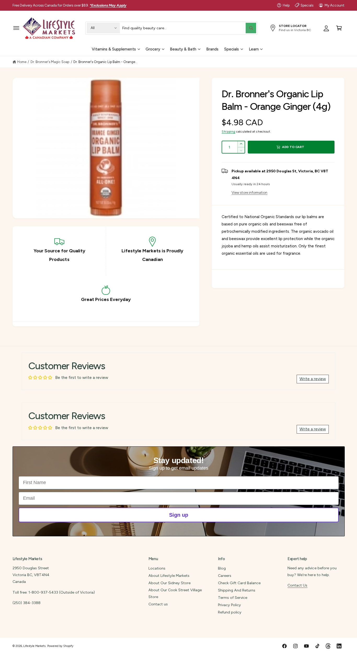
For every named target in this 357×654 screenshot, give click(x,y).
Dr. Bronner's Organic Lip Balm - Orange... (105, 62)
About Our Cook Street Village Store (175, 593)
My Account (334, 5)
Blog (222, 568)
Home (21, 62)
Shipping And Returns (236, 590)
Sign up (178, 515)
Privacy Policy (229, 604)
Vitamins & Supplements (114, 49)
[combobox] (189, 27)
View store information (249, 192)
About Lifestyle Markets (168, 575)
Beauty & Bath (183, 49)
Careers (224, 575)
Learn (254, 49)
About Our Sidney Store (169, 583)
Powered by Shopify (60, 646)
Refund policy (229, 612)
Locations (156, 568)
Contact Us (297, 585)
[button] (16, 27)
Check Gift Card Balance (239, 583)
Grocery (153, 49)
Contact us (158, 604)
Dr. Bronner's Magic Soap (50, 62)
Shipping (228, 131)
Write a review (313, 379)
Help (286, 5)
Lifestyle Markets (34, 646)
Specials (307, 5)
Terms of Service (232, 597)
